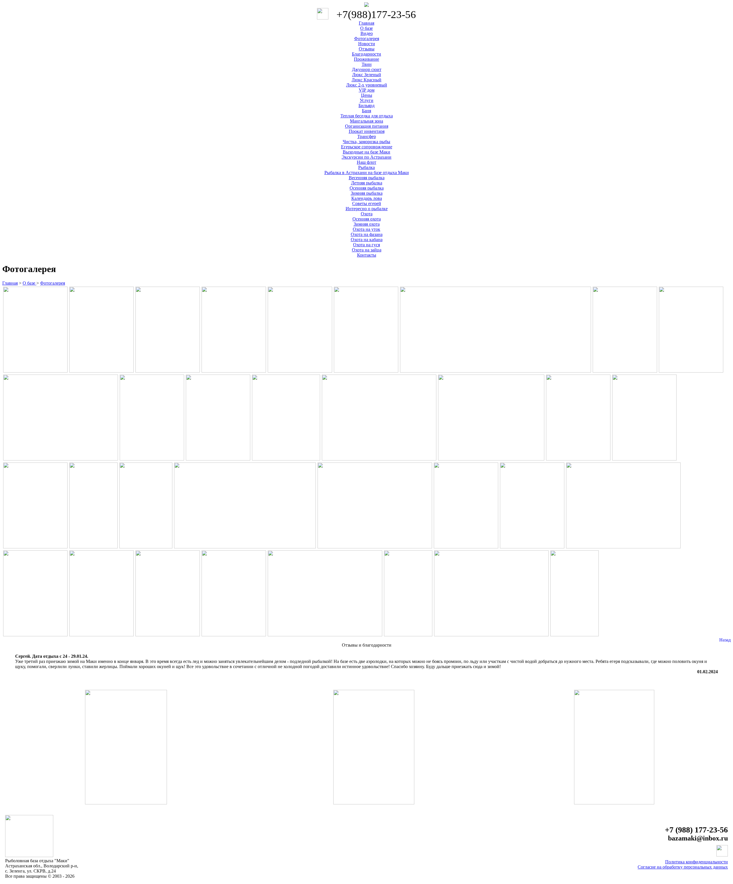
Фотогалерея (52, 283)
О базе (29, 283)
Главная (10, 283)
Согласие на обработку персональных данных (683, 867)
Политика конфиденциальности (696, 861)
